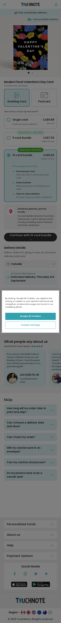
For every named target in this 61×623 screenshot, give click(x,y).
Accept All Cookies (30, 316)
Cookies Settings (30, 325)
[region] (30, 311)
